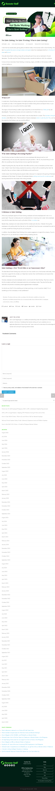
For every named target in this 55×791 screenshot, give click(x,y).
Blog (45, 767)
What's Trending (45, 44)
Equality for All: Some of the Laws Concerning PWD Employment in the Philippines (22, 744)
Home (44, 764)
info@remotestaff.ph (27, 763)
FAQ (45, 772)
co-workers (34, 220)
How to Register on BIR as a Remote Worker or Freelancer (16, 742)
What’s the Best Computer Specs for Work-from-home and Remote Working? (21, 732)
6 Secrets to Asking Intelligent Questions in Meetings (15, 749)
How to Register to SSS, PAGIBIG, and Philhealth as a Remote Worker (19, 735)
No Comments (29, 44)
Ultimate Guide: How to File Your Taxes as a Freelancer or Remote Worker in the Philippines (24, 737)
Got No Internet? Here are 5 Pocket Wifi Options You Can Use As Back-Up (20, 751)
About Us (45, 770)
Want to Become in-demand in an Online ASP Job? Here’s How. (18, 730)
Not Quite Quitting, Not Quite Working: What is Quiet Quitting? (25, 40)
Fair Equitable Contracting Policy (44, 780)
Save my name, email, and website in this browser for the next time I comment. (22, 387)
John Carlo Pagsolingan (18, 44)
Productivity (38, 44)
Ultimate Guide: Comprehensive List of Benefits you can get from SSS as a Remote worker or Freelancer (27, 746)
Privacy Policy (44, 778)
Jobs (45, 775)
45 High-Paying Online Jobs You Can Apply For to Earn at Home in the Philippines (22, 739)
